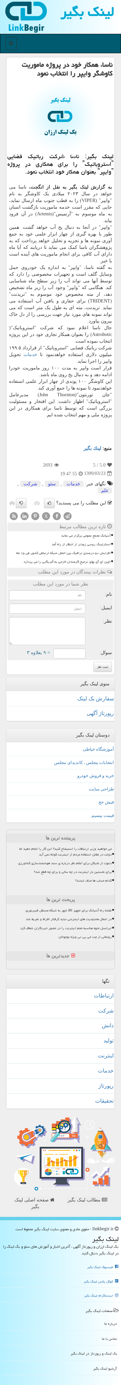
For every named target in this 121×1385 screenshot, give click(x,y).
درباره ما (110, 1323)
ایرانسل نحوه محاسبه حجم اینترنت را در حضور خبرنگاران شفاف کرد (66, 928)
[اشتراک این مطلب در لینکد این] (24, 515)
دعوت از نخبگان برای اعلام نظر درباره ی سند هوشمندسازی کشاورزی (65, 863)
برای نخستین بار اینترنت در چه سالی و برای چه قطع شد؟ (73, 872)
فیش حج (106, 802)
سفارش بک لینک (95, 698)
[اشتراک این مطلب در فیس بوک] (57, 515)
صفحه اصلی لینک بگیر (32, 1203)
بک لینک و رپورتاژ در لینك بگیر (94, 1353)
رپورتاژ (106, 1086)
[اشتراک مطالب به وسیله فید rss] (13, 515)
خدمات (30, 354)
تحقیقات (104, 1101)
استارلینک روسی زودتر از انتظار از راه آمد (81, 544)
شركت (30, 483)
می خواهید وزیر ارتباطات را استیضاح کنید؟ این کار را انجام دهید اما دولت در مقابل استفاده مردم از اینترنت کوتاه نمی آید (65, 851)
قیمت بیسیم (102, 815)
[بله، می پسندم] (49, 503)
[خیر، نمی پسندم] (21, 503)
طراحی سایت (101, 788)
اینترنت (106, 1055)
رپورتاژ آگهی (100, 713)
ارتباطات (104, 995)
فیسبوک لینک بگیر (100, 1267)
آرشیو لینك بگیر (105, 1368)
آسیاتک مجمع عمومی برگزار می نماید (86, 535)
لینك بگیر (92, 448)
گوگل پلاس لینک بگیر (99, 1281)
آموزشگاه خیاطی (98, 749)
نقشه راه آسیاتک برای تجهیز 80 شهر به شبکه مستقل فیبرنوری (69, 910)
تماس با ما (109, 1338)
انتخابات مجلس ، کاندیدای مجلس (84, 762)
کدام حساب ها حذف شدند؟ (93, 880)
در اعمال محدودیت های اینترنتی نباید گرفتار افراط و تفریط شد (69, 919)
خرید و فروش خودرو (95, 775)
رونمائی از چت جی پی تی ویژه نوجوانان (85, 936)
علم (105, 490)
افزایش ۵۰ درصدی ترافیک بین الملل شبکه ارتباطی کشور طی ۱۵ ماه (63, 553)
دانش (108, 1025)
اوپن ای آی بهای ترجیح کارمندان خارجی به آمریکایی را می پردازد (67, 561)
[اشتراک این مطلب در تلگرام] (67, 515)
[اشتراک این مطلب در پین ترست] (35, 515)
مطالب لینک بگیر (85, 1199)
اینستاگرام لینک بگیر (99, 1295)
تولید (109, 1040)
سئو (52, 483)
